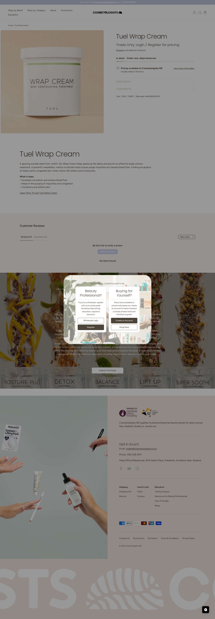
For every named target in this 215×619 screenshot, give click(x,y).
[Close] (145, 281)
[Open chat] (205, 609)
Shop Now (124, 327)
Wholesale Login (90, 320)
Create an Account (124, 320)
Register (91, 327)
